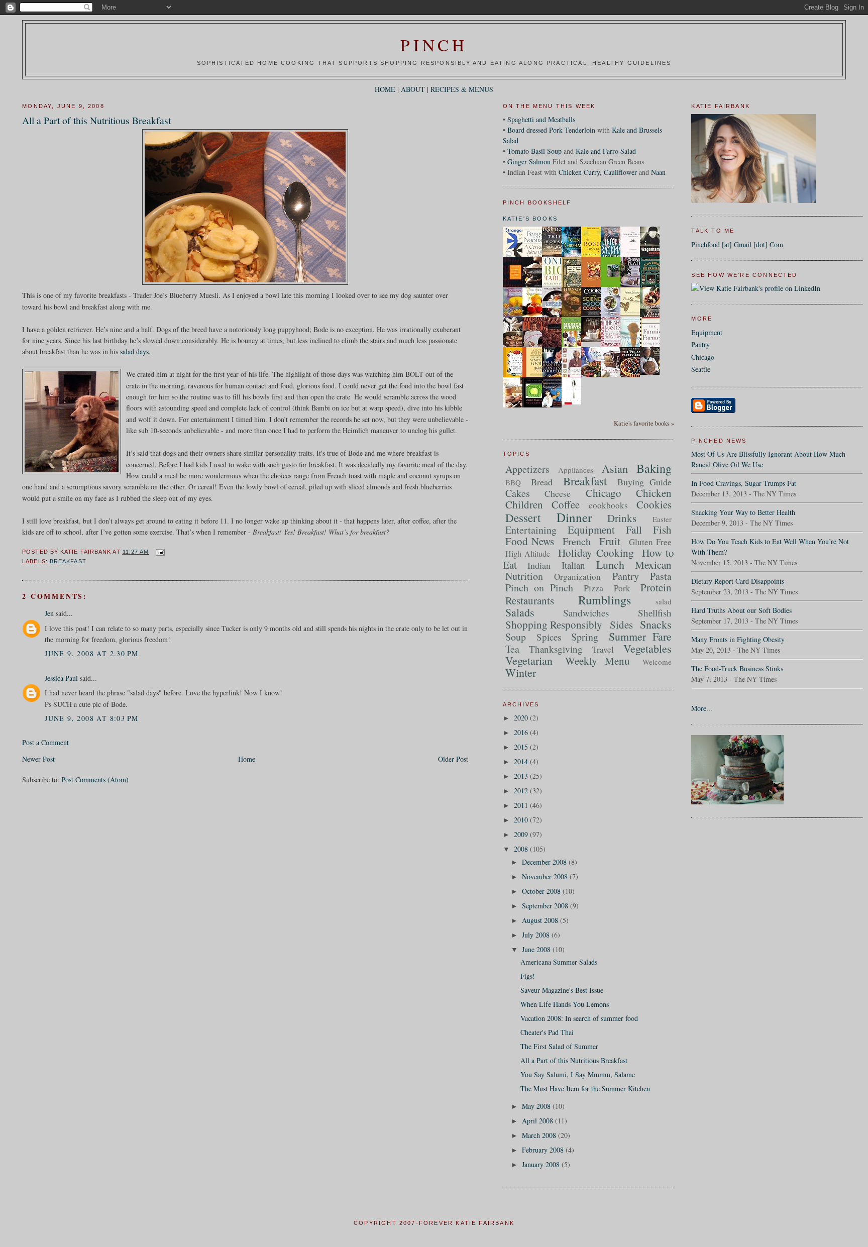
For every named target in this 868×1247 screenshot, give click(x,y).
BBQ (513, 482)
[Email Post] (159, 552)
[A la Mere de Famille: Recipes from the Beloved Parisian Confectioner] (652, 286)
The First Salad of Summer (559, 1046)
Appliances (575, 470)
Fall (634, 530)
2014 (522, 761)
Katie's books (530, 219)
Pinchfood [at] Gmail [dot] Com (737, 244)
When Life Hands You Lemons (564, 1004)
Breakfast (68, 561)
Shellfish (655, 612)
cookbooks (608, 505)
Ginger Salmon (529, 161)
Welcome (657, 662)
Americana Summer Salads (558, 962)
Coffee (566, 504)
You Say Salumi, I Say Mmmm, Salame (577, 1074)
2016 (522, 732)
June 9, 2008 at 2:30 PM (91, 653)
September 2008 (546, 905)
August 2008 (541, 920)
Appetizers (527, 469)
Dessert (522, 517)
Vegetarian (529, 660)
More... (701, 708)
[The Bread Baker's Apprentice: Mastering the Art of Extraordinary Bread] (652, 372)
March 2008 (540, 1135)
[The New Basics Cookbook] (613, 343)
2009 (522, 834)
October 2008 (542, 891)
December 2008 (545, 862)
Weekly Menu (597, 661)
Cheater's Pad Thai (547, 1032)
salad (664, 601)
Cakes (517, 493)
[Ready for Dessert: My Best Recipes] (613, 376)
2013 (522, 776)
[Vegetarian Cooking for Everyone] (554, 405)
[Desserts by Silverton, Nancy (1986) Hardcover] (515, 315)
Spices (548, 637)
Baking (654, 468)
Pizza (593, 588)
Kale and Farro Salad (606, 151)
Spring (584, 637)
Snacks (656, 624)
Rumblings (604, 600)
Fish (662, 530)
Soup (515, 637)
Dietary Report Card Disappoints (737, 581)
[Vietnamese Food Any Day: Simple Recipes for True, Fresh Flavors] (613, 314)
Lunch (610, 564)
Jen (49, 613)
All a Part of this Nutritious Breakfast (96, 120)
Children (524, 504)
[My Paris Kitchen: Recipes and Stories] (515, 346)
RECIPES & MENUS (461, 89)
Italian (573, 565)
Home (246, 759)
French (577, 541)
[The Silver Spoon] (574, 401)
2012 (522, 790)
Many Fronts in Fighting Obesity (738, 639)
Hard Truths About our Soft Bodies (741, 610)
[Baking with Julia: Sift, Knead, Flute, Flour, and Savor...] (515, 407)
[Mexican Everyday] (574, 346)
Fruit (609, 541)
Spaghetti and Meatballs (541, 119)
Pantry (700, 344)
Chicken (654, 493)
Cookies (654, 504)
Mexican (653, 565)
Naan (658, 172)
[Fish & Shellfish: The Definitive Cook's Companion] (632, 313)
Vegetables (647, 648)
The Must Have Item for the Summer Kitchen (585, 1088)
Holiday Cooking (595, 553)
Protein (656, 587)
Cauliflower (620, 172)
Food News (530, 541)
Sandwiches (586, 612)
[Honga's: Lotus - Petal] (574, 314)
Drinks (621, 518)
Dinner (574, 517)
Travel (603, 649)
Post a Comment (45, 742)
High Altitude (527, 553)
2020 (522, 717)
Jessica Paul (61, 678)
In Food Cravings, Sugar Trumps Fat (743, 483)
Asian (615, 468)
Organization (577, 576)
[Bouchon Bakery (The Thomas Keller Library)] (593, 339)
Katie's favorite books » (644, 423)
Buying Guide (644, 482)
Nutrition (524, 576)
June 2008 (537, 949)
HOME (385, 89)
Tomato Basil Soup (534, 151)
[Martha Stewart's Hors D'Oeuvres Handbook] (574, 376)
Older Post (453, 759)
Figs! (527, 976)
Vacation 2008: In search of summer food (579, 1018)
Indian (539, 565)
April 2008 (538, 1120)
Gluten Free (650, 542)
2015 (522, 747)
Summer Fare (640, 636)
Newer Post (38, 759)
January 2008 (542, 1164)
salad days (134, 351)
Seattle (700, 369)
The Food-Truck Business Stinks (737, 668)
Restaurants (529, 600)
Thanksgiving (556, 649)
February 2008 (544, 1150)
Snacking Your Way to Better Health (743, 512)
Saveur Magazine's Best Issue (561, 990)
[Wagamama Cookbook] (652, 254)
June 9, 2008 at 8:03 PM (91, 718)
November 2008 (546, 876)
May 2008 (537, 1106)
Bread (542, 482)
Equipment (706, 332)
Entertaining (531, 530)
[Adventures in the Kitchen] (535, 346)
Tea (512, 649)
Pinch (433, 45)
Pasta (661, 576)
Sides (621, 624)
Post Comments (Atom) (95, 779)
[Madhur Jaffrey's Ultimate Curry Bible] (515, 286)
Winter (520, 672)
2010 (522, 819)
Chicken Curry (579, 172)
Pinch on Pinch (539, 587)
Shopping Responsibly (554, 624)
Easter (662, 519)
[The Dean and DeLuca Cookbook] (632, 255)
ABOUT (413, 89)
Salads (519, 612)
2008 (522, 849)
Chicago (702, 357)
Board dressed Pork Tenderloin (551, 130)
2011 (522, 805)
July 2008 (537, 935)
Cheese (558, 493)
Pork (622, 588)
